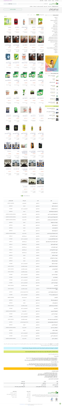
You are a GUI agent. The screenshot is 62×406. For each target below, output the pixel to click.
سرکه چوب (56, 52)
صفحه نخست (56, 0)
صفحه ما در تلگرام (14, 397)
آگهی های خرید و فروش (40, 6)
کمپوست (56, 23)
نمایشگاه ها (31, 6)
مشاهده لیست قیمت (13, 9)
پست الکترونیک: (12, 394)
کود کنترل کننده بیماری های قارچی (53, 37)
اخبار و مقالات (35, 6)
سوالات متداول (41, 0)
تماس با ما (49, 0)
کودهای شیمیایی (53, 10)
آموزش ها (46, 0)
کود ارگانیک (55, 32)
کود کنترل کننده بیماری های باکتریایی (52, 40)
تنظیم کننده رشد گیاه (54, 31)
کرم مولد (56, 43)
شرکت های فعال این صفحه (54, 73)
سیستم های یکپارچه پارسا (22, 404)
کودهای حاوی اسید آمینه (54, 28)
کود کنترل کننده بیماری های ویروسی (52, 38)
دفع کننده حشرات (55, 34)
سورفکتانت (56, 51)
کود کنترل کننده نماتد (54, 35)
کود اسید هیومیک (55, 26)
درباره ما (53, 0)
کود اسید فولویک (55, 25)
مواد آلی (56, 18)
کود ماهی (56, 46)
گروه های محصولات (55, 15)
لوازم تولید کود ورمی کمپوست (53, 41)
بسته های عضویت (28, 397)
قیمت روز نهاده (45, 6)
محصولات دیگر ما (56, 106)
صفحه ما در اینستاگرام (14, 395)
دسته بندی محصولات (54, 6)
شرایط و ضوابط (28, 395)
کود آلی (50, 10)
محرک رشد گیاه (55, 29)
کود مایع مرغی (55, 49)
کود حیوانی (55, 17)
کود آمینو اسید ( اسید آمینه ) (53, 20)
